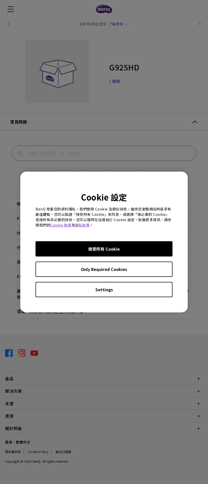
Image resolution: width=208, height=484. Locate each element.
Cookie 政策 (60, 225)
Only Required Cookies (104, 269)
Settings (104, 289)
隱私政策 (82, 225)
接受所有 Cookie (104, 249)
